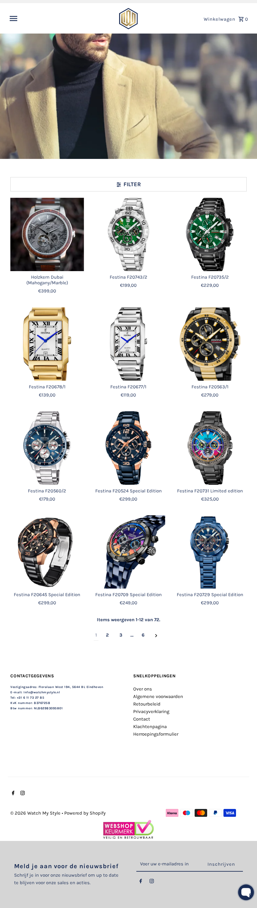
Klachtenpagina (150, 726)
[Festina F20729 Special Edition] (210, 552)
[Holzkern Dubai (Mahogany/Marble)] (47, 234)
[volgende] (156, 635)
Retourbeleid (146, 704)
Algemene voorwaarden (158, 696)
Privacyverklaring (151, 711)
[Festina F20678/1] (47, 344)
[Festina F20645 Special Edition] (47, 552)
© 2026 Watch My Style (36, 813)
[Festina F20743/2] (128, 234)
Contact (141, 719)
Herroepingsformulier (155, 734)
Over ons (142, 689)
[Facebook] (12, 793)
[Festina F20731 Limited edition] (210, 448)
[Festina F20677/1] (128, 344)
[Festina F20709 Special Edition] (128, 552)
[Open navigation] (60, 18)
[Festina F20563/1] (210, 344)
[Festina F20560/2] (47, 448)
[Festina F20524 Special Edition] (128, 448)
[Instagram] (22, 793)
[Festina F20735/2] (210, 234)
